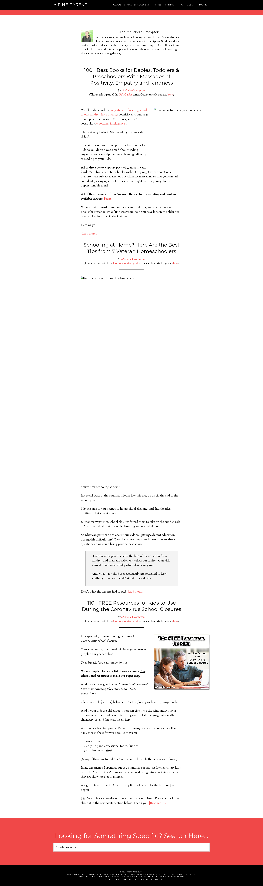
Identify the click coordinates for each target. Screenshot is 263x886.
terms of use (134, 879)
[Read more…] (89, 234)
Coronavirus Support (125, 263)
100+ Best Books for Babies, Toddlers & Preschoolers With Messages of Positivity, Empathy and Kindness (131, 76)
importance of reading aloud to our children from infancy (114, 112)
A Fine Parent (70, 4)
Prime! (108, 199)
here (170, 95)
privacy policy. (154, 879)
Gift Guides (125, 95)
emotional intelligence (110, 124)
